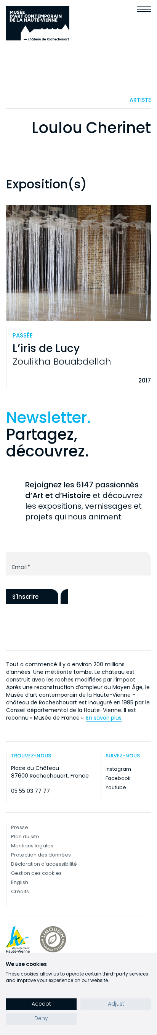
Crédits (20, 891)
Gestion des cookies (36, 873)
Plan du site (25, 836)
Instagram (118, 769)
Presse (19, 827)
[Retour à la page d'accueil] (37, 23)
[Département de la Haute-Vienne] (18, 939)
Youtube (116, 787)
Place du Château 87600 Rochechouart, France (50, 771)
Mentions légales (32, 846)
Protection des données (41, 855)
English (19, 882)
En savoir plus (104, 718)
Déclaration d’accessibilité (44, 864)
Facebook (118, 778)
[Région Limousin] (53, 939)
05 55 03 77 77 (30, 791)
